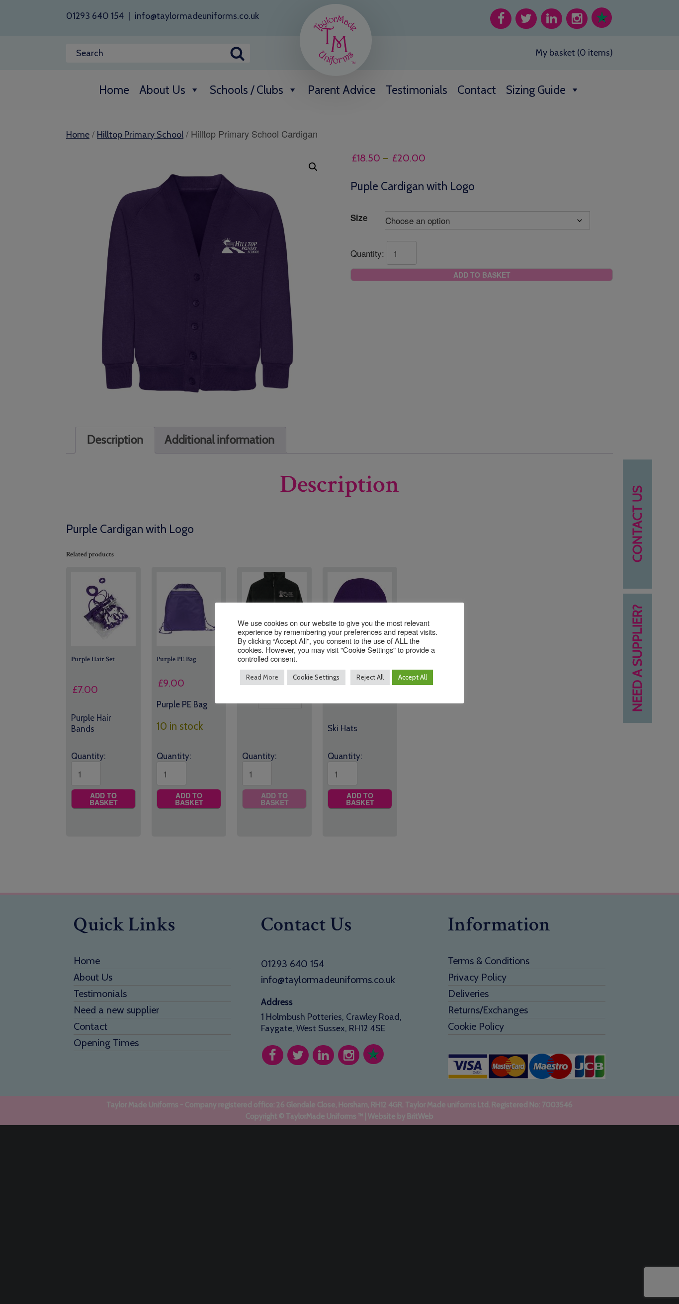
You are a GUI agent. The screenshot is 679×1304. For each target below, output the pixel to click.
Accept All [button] (412, 677)
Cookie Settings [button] (316, 677)
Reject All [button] (370, 677)
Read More (262, 677)
